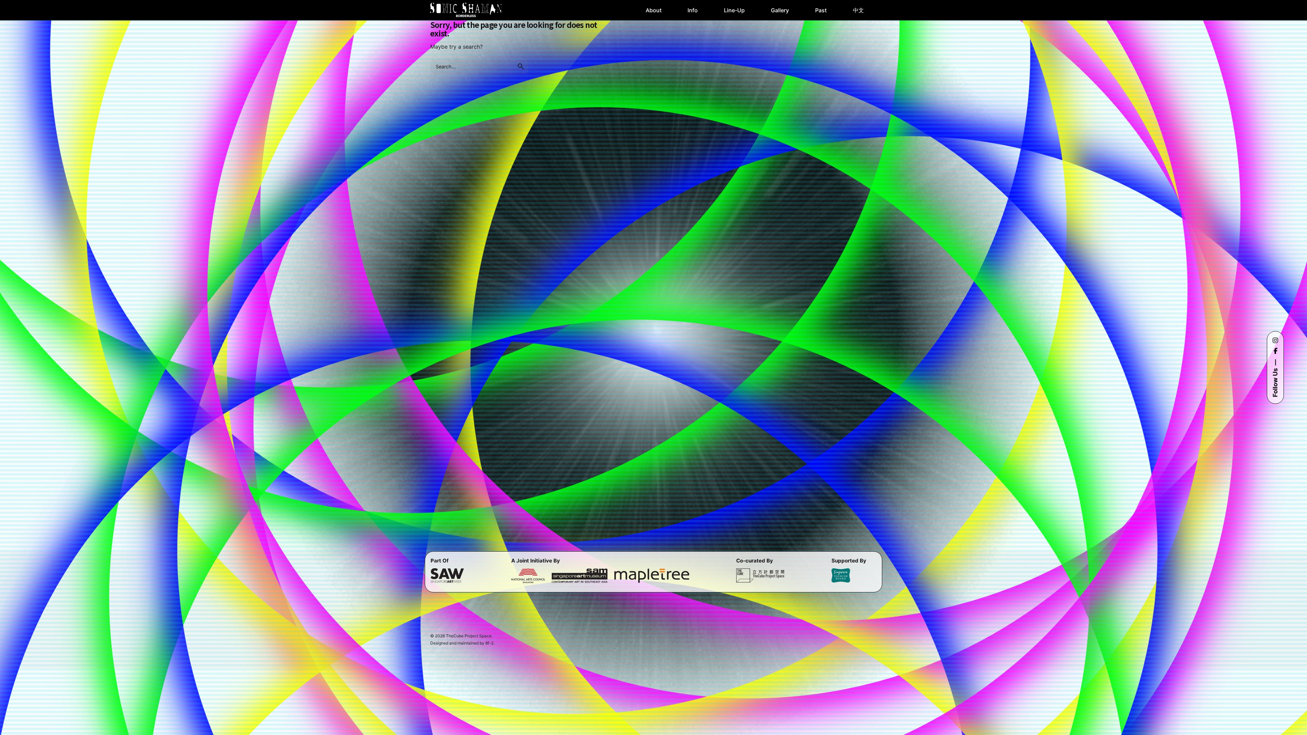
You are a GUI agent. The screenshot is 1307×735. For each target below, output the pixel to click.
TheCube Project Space (468, 635)
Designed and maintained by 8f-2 (462, 643)
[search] (520, 66)
